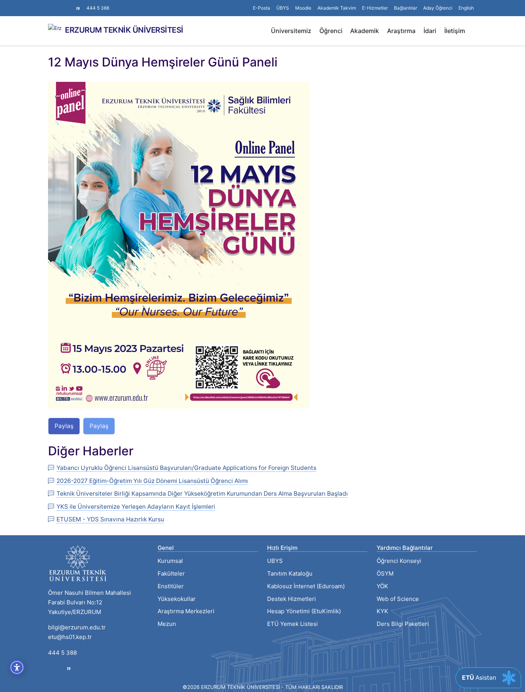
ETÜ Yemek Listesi (292, 623)
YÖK (382, 586)
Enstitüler (171, 586)
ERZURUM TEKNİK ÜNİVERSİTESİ (124, 30)
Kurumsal (170, 560)
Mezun (167, 623)
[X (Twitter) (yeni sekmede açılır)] (57, 4)
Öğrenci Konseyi (399, 560)
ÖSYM (385, 573)
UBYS (275, 560)
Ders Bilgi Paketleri (403, 623)
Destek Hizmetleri (291, 598)
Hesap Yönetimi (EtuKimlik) (304, 611)
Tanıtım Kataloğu (289, 573)
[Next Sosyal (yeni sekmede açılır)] (78, 8)
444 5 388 (97, 8)
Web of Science (398, 598)
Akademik (364, 31)
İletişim (454, 31)
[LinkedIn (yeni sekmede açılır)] (63, 4)
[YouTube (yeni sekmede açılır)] (69, 4)
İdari (430, 31)
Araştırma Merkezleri (186, 611)
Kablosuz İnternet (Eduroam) (306, 586)
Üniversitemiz (291, 31)
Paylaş (64, 426)
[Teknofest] (68, 668)
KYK (382, 611)
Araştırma (401, 31)
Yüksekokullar (177, 598)
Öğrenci (330, 31)
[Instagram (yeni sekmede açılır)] (51, 4)
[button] (405, 8)
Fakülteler (171, 573)
